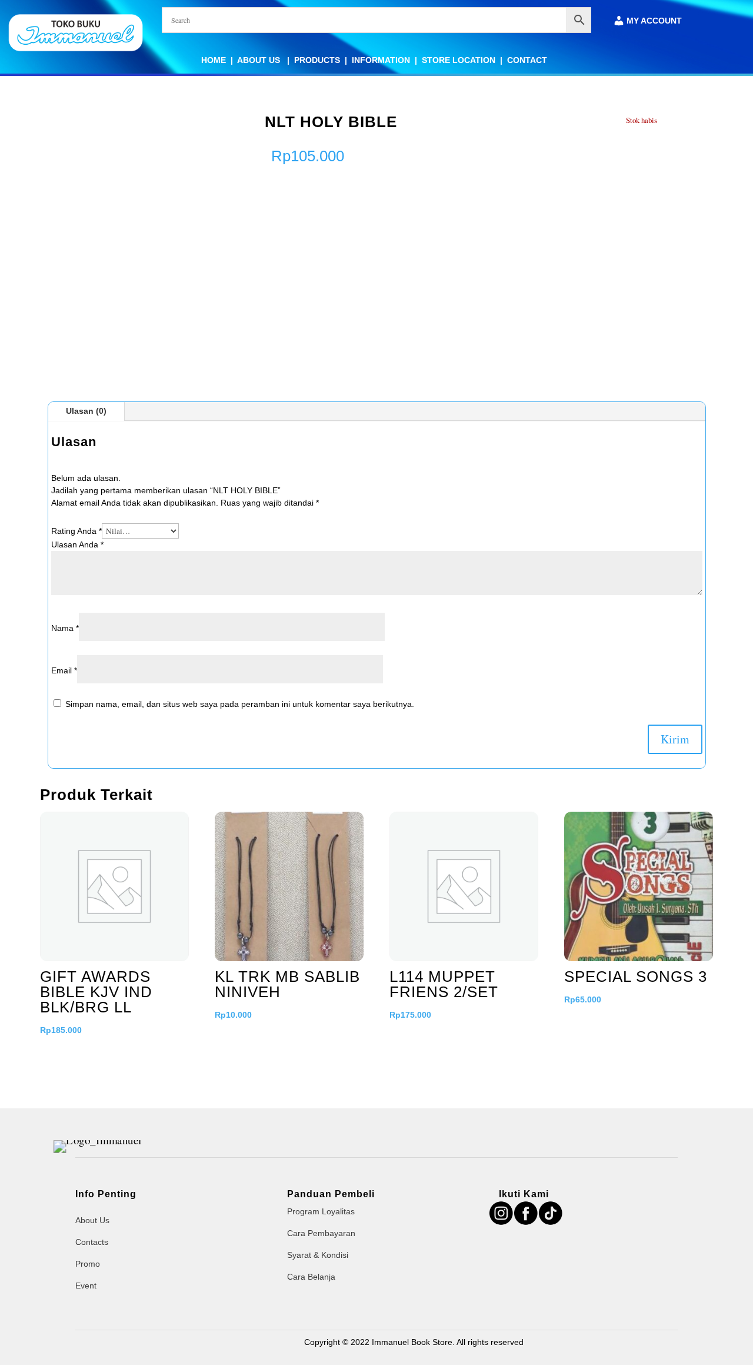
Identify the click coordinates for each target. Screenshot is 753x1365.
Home (213, 60)
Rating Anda (76, 531)
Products (317, 60)
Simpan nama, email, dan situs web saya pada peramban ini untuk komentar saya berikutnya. (239, 704)
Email (64, 670)
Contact (527, 60)
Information (381, 60)
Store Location (458, 60)
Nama (65, 628)
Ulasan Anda (77, 544)
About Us (259, 60)
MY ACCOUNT (654, 20)
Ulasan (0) (86, 411)
